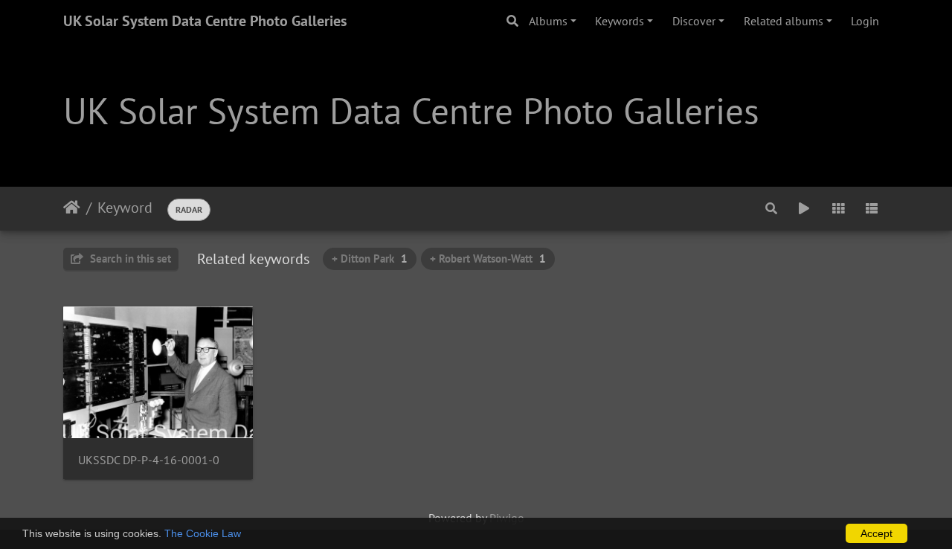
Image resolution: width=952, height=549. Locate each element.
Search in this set (129, 258)
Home (71, 207)
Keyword (124, 207)
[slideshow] (804, 208)
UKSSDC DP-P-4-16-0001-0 (148, 460)
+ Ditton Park (370, 258)
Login (865, 20)
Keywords (619, 20)
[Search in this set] (772, 208)
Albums (548, 20)
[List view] (872, 208)
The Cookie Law (202, 533)
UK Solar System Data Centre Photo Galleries (205, 20)
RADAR (189, 209)
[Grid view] (838, 208)
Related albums (783, 20)
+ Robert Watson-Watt (488, 258)
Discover (693, 20)
